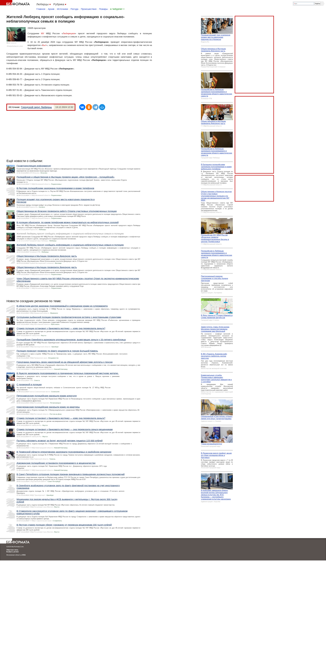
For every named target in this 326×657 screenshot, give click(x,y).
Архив (51, 9)
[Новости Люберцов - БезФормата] (15, 3)
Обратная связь (12, 550)
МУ (42, 33)
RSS (24, 555)
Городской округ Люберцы (36, 107)
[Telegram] (95, 107)
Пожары (103, 9)
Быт (44, 45)
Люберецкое (69, 33)
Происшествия (89, 9)
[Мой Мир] (102, 107)
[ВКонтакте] (82, 107)
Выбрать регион (12, 552)
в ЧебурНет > (117, 9)
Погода (74, 9)
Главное (40, 9)
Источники (62, 9)
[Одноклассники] (89, 107)
